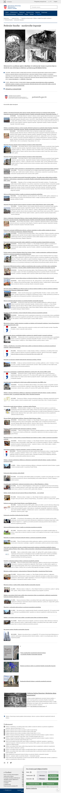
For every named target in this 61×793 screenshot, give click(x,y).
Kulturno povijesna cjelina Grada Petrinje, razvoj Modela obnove (20, 503)
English (55, 1)
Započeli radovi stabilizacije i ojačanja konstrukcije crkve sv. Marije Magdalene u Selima (26, 484)
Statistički (29, 778)
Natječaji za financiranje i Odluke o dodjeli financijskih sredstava (36, 18)
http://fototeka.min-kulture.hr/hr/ (37, 706)
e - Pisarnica (38, 14)
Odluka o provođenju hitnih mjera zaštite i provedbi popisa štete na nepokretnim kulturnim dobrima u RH (30, 749)
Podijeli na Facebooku (7, 763)
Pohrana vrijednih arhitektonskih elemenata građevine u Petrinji (20, 428)
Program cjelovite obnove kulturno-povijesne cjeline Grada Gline (21, 733)
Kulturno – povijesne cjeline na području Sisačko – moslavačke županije (23, 755)
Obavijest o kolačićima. (31, 788)
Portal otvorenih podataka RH (11, 786)
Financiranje (44, 12)
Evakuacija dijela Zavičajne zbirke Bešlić (14, 473)
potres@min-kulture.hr (14, 79)
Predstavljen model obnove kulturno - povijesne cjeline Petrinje (20, 406)
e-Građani (6, 782)
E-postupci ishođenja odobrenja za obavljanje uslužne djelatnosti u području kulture (12, 779)
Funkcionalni (29, 775)
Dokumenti (20, 14)
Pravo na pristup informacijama (11, 774)
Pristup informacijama (10, 14)
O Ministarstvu (14, 12)
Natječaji (37, 12)
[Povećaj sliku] (30, 45)
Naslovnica (6, 18)
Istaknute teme (30, 12)
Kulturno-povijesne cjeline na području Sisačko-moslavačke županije (37, 665)
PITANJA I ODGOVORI (13, 89)
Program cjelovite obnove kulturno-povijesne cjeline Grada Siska (21, 731)
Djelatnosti (22, 12)
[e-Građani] (10, 2)
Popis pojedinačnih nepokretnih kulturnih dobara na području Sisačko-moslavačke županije (27, 754)
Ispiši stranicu (4, 763)
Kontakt (32, 14)
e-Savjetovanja (7, 784)
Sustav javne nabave (9, 776)
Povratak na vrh (8, 790)
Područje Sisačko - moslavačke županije (14, 19)
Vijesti (7, 12)
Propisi (26, 14)
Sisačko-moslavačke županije (34, 654)
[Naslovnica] (17, 7)
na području (24, 654)
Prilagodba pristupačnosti (40, 1)
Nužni (27, 772)
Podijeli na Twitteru (11, 763)
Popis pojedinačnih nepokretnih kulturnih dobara (33, 652)
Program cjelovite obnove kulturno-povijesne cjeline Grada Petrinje (21, 729)
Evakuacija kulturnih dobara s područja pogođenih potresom (35, 681)
